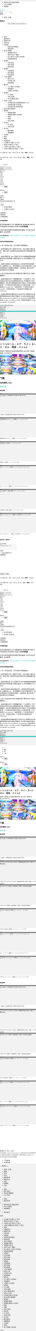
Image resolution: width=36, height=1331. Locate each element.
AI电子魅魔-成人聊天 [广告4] (13, 148)
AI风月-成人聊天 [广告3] (12, 146)
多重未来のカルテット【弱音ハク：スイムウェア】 (13, 438)
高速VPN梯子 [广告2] (11, 144)
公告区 (6, 134)
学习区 (6, 128)
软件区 (6, 122)
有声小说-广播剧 (13, 55)
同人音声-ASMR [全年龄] (16, 57)
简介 (5, 748)
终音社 (2, 10)
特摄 (9, 118)
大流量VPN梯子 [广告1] (12, 142)
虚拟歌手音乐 (12, 53)
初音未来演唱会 (13, 47)
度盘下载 (3, 386)
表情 (2, 550)
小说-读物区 (8, 77)
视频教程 (11, 132)
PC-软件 (10, 124)
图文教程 (11, 130)
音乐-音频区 (8, 51)
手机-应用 (11, 126)
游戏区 (6, 92)
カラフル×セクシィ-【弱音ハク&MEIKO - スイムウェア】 (15, 534)
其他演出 (11, 49)
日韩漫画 (11, 71)
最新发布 (7, 39)
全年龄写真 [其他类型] (15, 106)
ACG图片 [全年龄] (14, 86)
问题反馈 (7, 140)
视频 (5, 749)
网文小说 (11, 79)
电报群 (6, 6)
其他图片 (11, 88)
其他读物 (11, 83)
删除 (6, 186)
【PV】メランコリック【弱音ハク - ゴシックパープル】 (14, 977)
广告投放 (7, 1160)
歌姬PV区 (7, 41)
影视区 (6, 110)
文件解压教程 (4, 216)
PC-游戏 (10, 94)
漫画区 (6, 69)
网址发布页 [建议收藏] (11, 2)
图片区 (6, 84)
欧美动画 (11, 67)
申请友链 (7, 1162)
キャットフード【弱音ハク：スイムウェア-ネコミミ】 (14, 486)
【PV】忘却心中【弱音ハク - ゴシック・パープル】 (13, 929)
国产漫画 (11, 73)
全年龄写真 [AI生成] (14, 104)
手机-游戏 (11, 96)
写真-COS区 (8, 100)
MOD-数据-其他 (13, 98)
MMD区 (6, 43)
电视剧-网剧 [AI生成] (15, 114)
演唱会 (6, 45)
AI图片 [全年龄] (13, 90)
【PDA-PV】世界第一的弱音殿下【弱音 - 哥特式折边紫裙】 (15, 905)
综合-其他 (11, 120)
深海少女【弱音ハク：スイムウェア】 (10, 462)
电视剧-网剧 (12, 112)
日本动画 (11, 63)
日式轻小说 (11, 81)
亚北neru (2, 184)
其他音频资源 (12, 59)
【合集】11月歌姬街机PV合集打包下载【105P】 (12, 414)
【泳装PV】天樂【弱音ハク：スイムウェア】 (11, 510)
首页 (5, 37)
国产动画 (11, 65)
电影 (9, 116)
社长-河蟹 (3, 307)
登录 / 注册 (7, 17)
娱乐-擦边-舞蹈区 (10, 108)
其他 (5, 136)
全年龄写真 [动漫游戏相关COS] (18, 102)
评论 (5, 751)
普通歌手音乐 (8, 1245)
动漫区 (6, 61)
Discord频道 (8, 4)
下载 (5, 753)
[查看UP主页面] (3, 305)
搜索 (1, 14)
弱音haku (2, 190)
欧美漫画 (11, 75)
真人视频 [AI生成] (10, 1327)
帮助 (5, 138)
